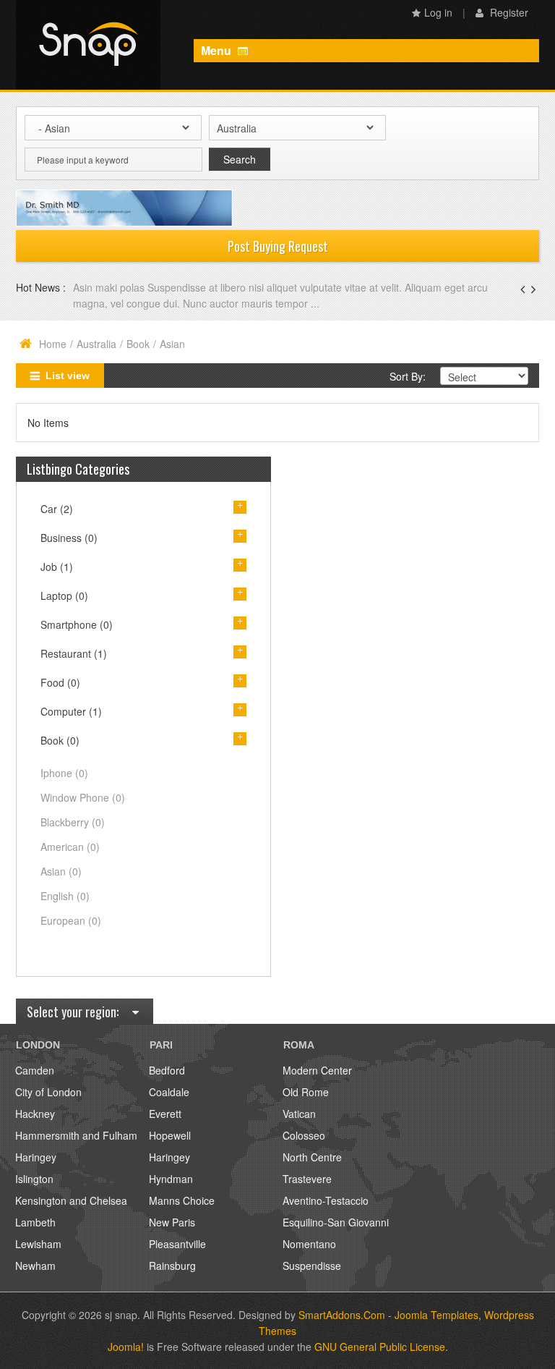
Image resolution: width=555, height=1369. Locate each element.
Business (69, 537)
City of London (48, 1092)
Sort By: (408, 376)
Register (507, 12)
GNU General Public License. (381, 1346)
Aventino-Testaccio (326, 1200)
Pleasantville (177, 1244)
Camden (34, 1070)
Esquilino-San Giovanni (336, 1222)
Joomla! (126, 1346)
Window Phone (82, 797)
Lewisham (38, 1244)
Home (52, 343)
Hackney (35, 1113)
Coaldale (169, 1092)
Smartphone (76, 624)
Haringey (35, 1157)
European (70, 920)
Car (56, 508)
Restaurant (73, 653)
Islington (34, 1178)
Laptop (64, 595)
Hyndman (171, 1178)
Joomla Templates (436, 1314)
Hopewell (170, 1135)
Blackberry (72, 822)
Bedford (167, 1070)
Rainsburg (172, 1265)
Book (138, 343)
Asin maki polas (110, 287)
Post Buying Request (278, 246)
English (65, 896)
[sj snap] (88, 45)
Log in (438, 12)
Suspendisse (312, 1265)
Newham (35, 1265)
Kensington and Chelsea (71, 1200)
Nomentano (309, 1244)
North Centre (312, 1157)
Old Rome (306, 1092)
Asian (61, 871)
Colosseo (304, 1135)
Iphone (64, 773)
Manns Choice (182, 1200)
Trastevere (307, 1178)
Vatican (299, 1113)
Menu (217, 50)
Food (60, 682)
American (70, 846)
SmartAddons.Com (341, 1314)
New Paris (172, 1222)
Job (56, 566)
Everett (165, 1113)
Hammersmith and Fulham (76, 1135)
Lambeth (35, 1222)
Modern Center (317, 1070)
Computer (71, 711)
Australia (96, 343)
